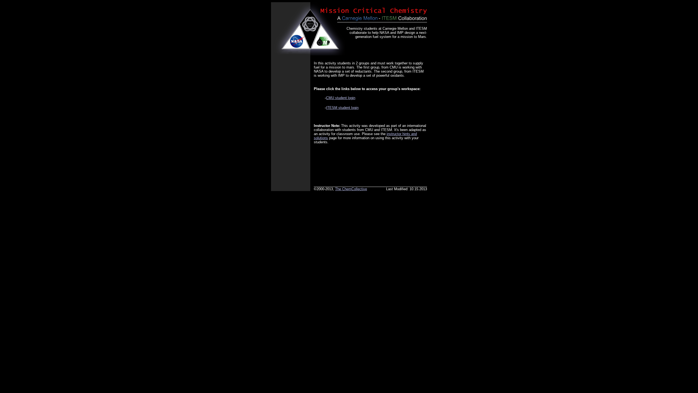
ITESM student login (342, 108)
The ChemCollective (351, 189)
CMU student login (340, 98)
